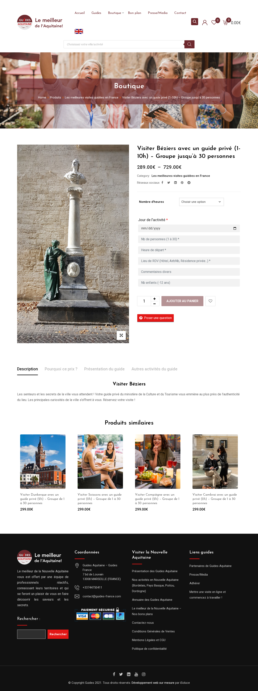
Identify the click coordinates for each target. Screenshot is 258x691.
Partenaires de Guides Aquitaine (210, 566)
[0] (225, 22)
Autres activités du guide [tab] (154, 369)
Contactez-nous (143, 623)
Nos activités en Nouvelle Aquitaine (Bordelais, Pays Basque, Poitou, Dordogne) (155, 585)
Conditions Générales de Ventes (153, 631)
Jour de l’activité (153, 220)
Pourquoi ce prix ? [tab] (61, 369)
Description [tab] (27, 369)
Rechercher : (28, 619)
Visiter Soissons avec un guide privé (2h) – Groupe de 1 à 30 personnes (100, 499)
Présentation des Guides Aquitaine (155, 571)
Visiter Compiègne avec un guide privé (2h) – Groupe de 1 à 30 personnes (157, 499)
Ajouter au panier (182, 301)
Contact (180, 13)
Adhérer (194, 583)
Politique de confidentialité (149, 649)
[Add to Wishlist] (210, 301)
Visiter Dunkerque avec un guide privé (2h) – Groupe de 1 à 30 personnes (42, 499)
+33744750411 (92, 587)
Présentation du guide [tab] (104, 369)
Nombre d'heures (151, 202)
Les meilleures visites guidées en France (181, 176)
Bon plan (134, 13)
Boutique (114, 13)
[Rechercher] (189, 44)
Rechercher (58, 634)
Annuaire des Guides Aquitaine (152, 600)
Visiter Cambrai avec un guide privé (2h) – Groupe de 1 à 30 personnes (214, 499)
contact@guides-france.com (102, 596)
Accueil (80, 13)
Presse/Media (157, 13)
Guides (96, 13)
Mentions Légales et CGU (148, 640)
